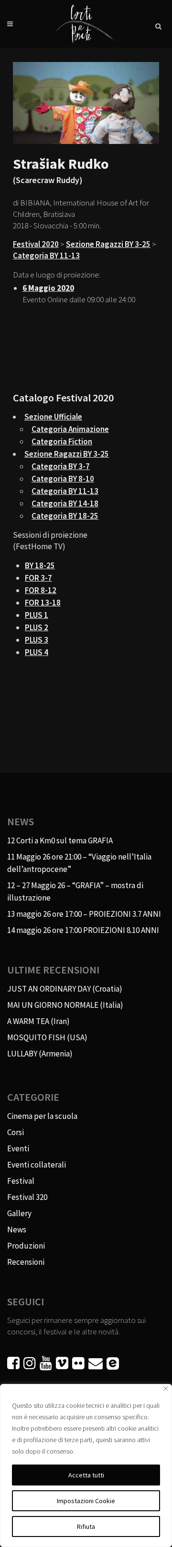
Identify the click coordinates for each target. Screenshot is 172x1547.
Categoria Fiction (62, 441)
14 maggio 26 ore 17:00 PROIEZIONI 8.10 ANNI (83, 930)
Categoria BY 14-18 (65, 503)
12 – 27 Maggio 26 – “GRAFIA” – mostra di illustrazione (75, 891)
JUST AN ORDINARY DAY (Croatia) (64, 989)
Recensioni (25, 1262)
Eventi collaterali (36, 1164)
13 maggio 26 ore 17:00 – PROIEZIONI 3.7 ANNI (84, 914)
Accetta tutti (86, 1475)
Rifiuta (86, 1526)
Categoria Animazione (70, 429)
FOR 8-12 (40, 590)
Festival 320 (27, 1197)
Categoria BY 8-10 (63, 478)
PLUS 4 (36, 652)
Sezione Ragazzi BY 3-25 (108, 244)
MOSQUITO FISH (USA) (47, 1037)
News (16, 1229)
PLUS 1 (36, 615)
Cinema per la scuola (42, 1116)
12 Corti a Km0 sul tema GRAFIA (60, 840)
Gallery (19, 1213)
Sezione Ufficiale (53, 416)
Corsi (15, 1132)
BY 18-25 (40, 565)
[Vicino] (165, 1388)
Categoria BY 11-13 (46, 255)
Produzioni (26, 1245)
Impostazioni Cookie (86, 1500)
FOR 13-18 (43, 602)
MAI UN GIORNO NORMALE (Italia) (65, 1005)
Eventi (18, 1148)
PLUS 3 (36, 640)
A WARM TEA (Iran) (38, 1021)
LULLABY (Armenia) (40, 1053)
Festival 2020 (36, 244)
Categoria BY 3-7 (61, 466)
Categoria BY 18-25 (65, 516)
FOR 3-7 (38, 578)
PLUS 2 (36, 627)
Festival (20, 1181)
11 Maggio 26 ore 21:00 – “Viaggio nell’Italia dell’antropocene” (79, 862)
